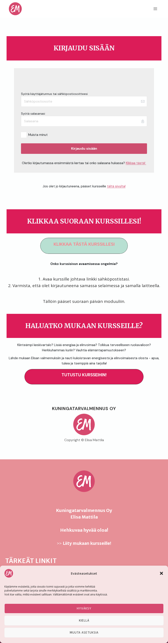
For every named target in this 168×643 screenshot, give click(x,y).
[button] (161, 573)
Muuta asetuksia (84, 632)
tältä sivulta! (116, 186)
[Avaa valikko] (155, 8)
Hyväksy (84, 608)
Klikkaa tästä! (136, 163)
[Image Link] (84, 424)
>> (84, 543)
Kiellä (84, 620)
